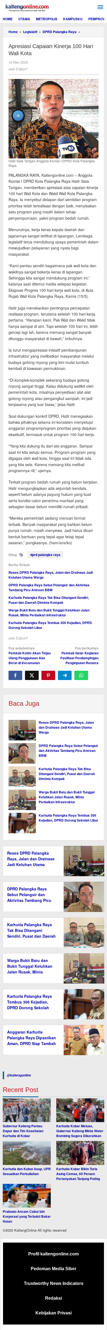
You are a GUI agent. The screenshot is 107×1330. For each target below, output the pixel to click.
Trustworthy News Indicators (53, 1283)
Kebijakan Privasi (53, 1313)
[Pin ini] (48, 675)
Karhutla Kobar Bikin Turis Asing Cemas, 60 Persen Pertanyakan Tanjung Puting (78, 1173)
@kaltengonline (19, 1075)
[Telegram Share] (65, 675)
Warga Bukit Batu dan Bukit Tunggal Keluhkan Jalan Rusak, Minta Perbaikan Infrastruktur (49, 612)
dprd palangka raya (45, 554)
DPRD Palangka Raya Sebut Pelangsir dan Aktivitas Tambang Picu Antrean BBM (49, 587)
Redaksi (53, 1298)
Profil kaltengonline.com (53, 1254)
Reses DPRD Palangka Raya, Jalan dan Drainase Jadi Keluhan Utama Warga (66, 727)
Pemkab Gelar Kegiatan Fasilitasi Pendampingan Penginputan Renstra (79, 655)
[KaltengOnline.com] (27, 7)
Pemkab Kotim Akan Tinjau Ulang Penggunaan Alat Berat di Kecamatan (30, 655)
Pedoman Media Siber (53, 1268)
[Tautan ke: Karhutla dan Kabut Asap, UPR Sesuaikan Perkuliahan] (27, 1153)
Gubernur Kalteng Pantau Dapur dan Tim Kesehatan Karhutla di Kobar (23, 1130)
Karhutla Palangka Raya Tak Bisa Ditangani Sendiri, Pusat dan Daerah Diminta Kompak (49, 600)
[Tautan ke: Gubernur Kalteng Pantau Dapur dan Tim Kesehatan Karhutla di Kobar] (27, 1110)
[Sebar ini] (15, 675)
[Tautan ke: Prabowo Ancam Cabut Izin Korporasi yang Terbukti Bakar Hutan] (27, 1196)
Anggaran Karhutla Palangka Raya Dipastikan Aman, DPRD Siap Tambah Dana (31, 1040)
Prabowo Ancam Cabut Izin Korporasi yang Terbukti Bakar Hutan (27, 1216)
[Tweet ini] (32, 675)
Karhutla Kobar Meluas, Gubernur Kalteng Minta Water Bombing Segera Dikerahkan (79, 1130)
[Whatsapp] (81, 675)
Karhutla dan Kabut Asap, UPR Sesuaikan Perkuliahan (27, 1171)
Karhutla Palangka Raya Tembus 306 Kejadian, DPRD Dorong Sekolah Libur (68, 818)
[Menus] (100, 7)
